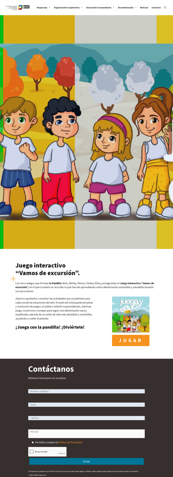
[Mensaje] (86, 437)
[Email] (86, 404)
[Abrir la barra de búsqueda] (165, 7)
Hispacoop (42, 7)
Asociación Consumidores (98, 7)
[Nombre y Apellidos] (86, 391)
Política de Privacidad (70, 442)
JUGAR (131, 340)
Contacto (156, 7)
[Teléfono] (86, 418)
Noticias (144, 7)
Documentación (125, 7)
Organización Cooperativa (67, 7)
